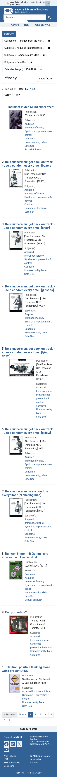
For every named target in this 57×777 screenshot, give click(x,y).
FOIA (6, 759)
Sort (6, 94)
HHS (29, 773)
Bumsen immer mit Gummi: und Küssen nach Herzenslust (25, 555)
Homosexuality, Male (36, 142)
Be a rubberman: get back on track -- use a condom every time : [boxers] (28, 163)
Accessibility (36, 759)
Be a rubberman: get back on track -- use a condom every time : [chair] (28, 226)
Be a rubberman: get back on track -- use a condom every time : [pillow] (28, 431)
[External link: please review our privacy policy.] (6, 743)
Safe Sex (29, 145)
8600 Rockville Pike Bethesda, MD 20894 (40, 742)
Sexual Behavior (33, 149)
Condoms (30, 138)
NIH (23, 773)
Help (27, 24)
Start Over (9, 33)
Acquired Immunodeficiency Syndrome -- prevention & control (44, 395)
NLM (18, 773)
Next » (33, 89)
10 (19, 94)
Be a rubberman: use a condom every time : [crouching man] (25, 493)
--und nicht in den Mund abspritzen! (29, 107)
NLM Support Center (40, 756)
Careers (34, 762)
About (15, 24)
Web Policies (10, 756)
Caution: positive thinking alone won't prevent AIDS (26, 669)
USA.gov (37, 773)
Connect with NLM (13, 737)
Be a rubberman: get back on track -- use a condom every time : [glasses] (28, 288)
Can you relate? (16, 612)
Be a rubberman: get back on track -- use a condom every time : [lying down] (28, 352)
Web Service (42, 24)
